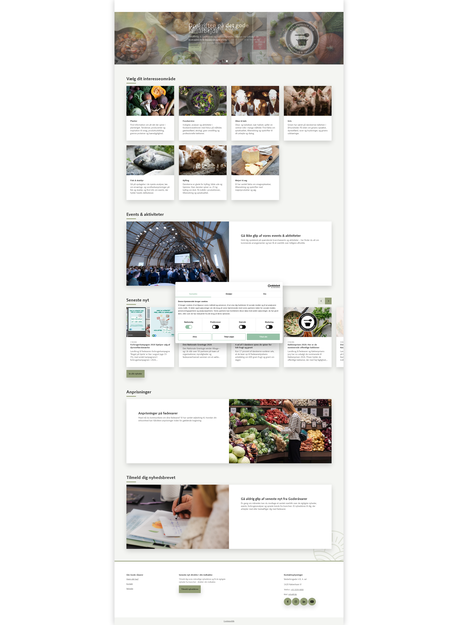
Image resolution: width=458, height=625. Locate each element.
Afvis (195, 337)
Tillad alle (263, 337)
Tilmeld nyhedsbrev (189, 589)
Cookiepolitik (229, 621)
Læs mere (195, 50)
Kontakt (129, 584)
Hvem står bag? (132, 579)
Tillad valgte (229, 337)
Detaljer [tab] (229, 294)
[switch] (215, 327)
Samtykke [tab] (193, 294)
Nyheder (129, 589)
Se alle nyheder (135, 374)
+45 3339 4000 (297, 589)
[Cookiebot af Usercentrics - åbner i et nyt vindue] (269, 286)
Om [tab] (264, 294)
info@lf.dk (292, 594)
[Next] (328, 301)
